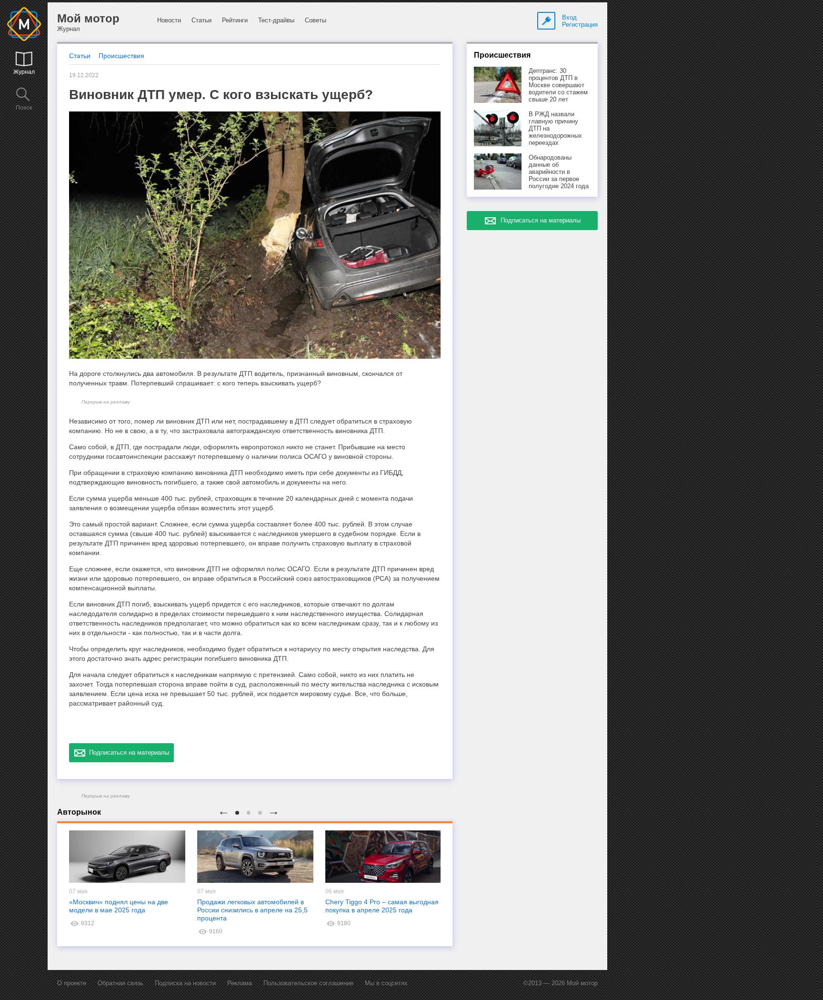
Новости (169, 20)
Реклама (239, 983)
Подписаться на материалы (127, 752)
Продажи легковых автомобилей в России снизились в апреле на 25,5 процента (252, 910)
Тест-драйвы (276, 20)
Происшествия (121, 56)
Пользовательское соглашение (308, 983)
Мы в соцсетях (386, 983)
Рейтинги (235, 20)
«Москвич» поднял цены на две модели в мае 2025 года (118, 906)
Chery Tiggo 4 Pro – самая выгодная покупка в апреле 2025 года (382, 906)
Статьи (201, 20)
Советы (315, 20)
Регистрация (580, 24)
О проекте (71, 983)
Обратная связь (120, 983)
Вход (569, 17)
